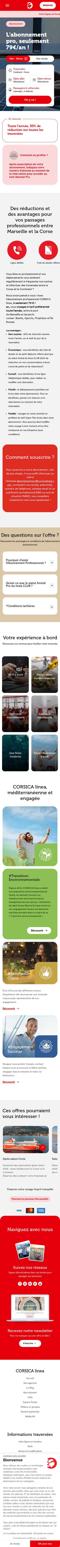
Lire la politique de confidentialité (17, 1533)
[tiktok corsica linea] (35, 1285)
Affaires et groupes (30, 1407)
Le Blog (30, 1387)
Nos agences (30, 1383)
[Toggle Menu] (7, 5)
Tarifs (30, 1446)
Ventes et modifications (30, 1451)
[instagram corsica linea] (25, 1285)
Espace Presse (30, 1402)
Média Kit (30, 1416)
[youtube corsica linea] (40, 1285)
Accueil (30, 1378)
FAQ (30, 1397)
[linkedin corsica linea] (30, 1285)
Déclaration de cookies (43, 1533)
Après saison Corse (14, 1158)
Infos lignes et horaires (30, 1441)
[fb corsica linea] (20, 1285)
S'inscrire (28, 1343)
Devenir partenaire (30, 1411)
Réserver (48, 5)
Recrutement (30, 1392)
